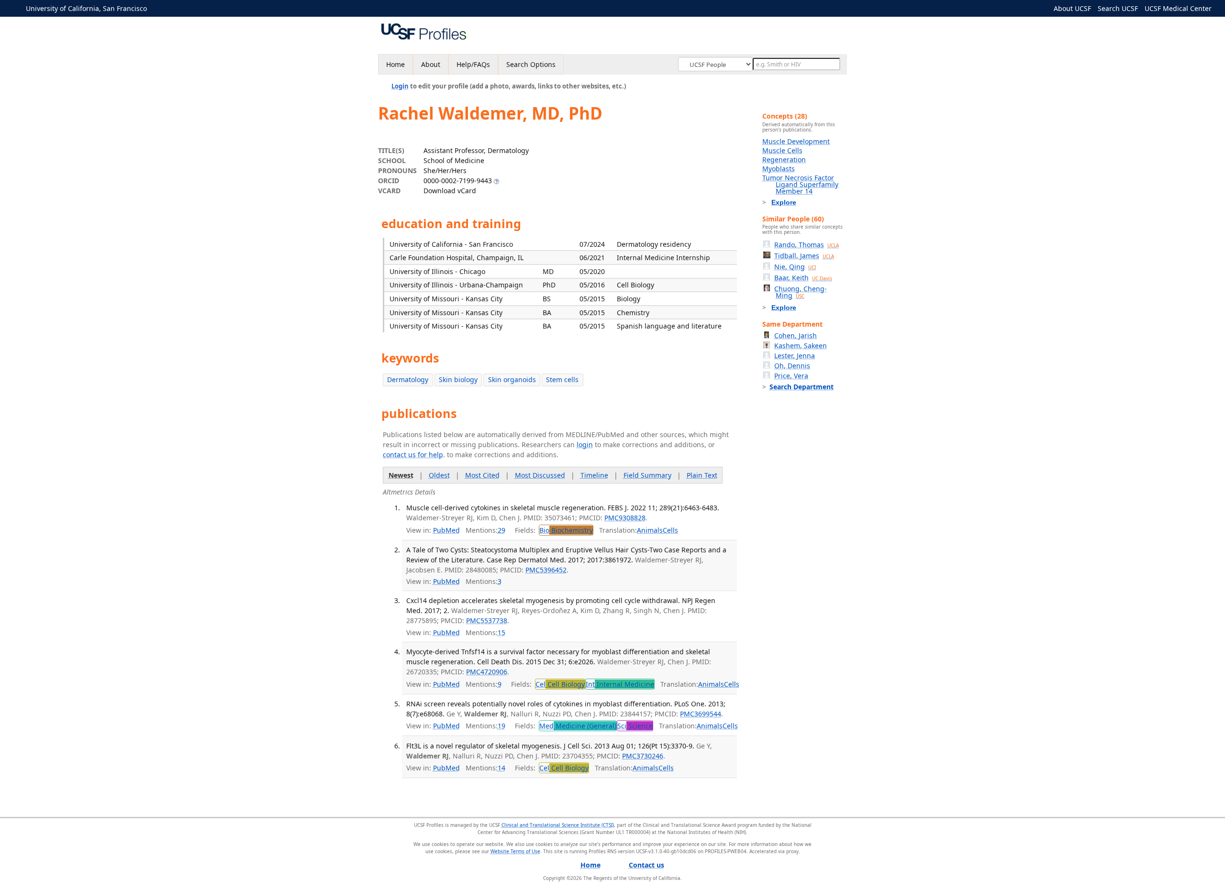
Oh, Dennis (792, 365)
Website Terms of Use (515, 851)
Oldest (439, 475)
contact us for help (413, 454)
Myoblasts (778, 168)
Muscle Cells (782, 150)
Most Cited (482, 475)
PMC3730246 (642, 755)
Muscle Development (796, 141)
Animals (650, 530)
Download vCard (449, 190)
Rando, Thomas (806, 244)
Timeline (594, 475)
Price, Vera (791, 375)
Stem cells (562, 379)
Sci (635, 725)
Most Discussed (540, 475)
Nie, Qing (795, 266)
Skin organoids (512, 379)
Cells (670, 530)
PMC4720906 (486, 671)
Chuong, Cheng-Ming (800, 292)
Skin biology (458, 379)
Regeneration (784, 159)
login (585, 444)
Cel (560, 684)
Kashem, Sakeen (800, 345)
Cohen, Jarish (795, 335)
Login (400, 86)
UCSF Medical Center (1178, 8)
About (430, 64)
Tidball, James (804, 255)
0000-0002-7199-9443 (457, 180)
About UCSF (1072, 8)
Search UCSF (1118, 8)
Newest (401, 475)
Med (577, 725)
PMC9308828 (625, 517)
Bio (566, 530)
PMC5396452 (546, 569)
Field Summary (647, 475)
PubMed (446, 530)
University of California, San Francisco (86, 8)
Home (395, 64)
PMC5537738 (486, 620)
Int (620, 684)
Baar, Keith (803, 277)
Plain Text (702, 475)
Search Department (801, 386)
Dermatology (407, 379)
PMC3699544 (700, 713)
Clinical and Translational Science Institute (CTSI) (557, 825)
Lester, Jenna (794, 355)
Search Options (531, 64)
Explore (783, 202)
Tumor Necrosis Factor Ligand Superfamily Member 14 (800, 184)
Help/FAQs (473, 64)
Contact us (646, 864)
